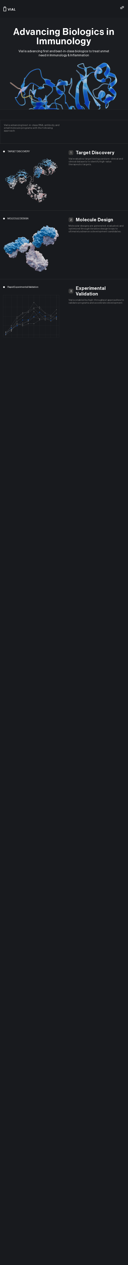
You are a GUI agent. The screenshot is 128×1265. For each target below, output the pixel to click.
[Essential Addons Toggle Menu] (122, 8)
